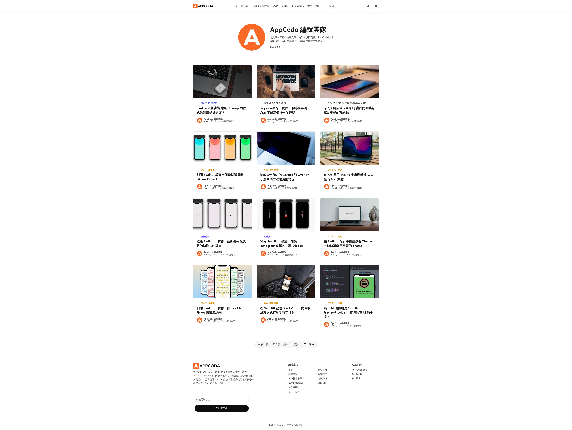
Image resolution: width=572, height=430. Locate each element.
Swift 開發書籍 (280, 5)
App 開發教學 (261, 5)
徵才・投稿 (313, 5)
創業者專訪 (298, 5)
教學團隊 (322, 374)
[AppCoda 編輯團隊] (200, 120)
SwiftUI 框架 (208, 170)
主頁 (235, 5)
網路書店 (246, 5)
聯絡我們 (322, 378)
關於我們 (322, 369)
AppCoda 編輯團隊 (213, 119)
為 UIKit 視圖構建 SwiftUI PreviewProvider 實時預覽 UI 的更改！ (348, 312)
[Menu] (376, 6)
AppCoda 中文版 (285, 425)
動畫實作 (205, 236)
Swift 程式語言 (209, 103)
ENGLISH (322, 383)
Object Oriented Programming (347, 103)
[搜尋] (368, 6)
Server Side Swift (275, 103)
